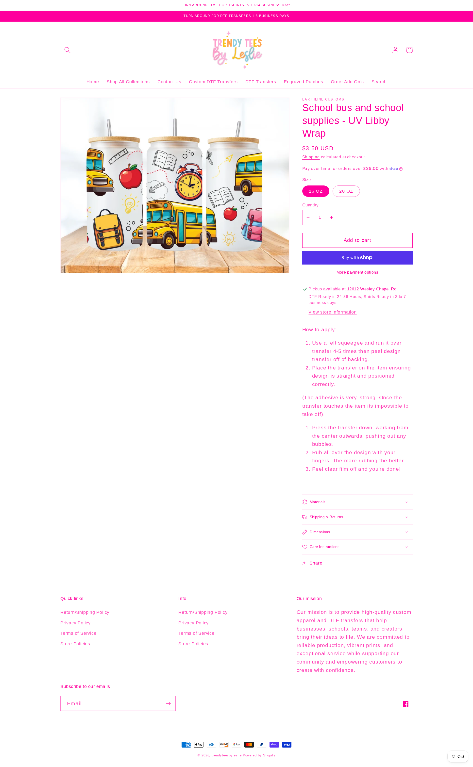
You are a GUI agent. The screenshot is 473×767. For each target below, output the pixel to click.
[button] (67, 50)
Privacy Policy (75, 622)
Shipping (311, 157)
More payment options (357, 272)
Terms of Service (78, 633)
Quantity (310, 205)
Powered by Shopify (259, 755)
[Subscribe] (168, 703)
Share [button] (315, 563)
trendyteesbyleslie (226, 755)
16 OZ (316, 191)
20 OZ (346, 191)
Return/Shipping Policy (84, 612)
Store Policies (75, 643)
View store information (332, 312)
